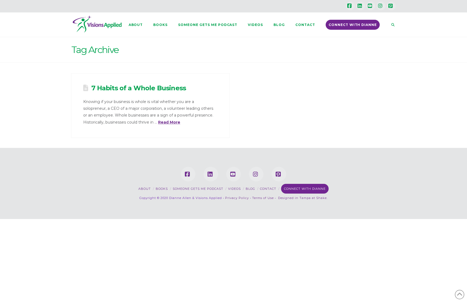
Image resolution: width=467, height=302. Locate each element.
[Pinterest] (391, 6)
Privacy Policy (237, 198)
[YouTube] (370, 6)
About (144, 189)
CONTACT (268, 189)
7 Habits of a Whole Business (138, 88)
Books (162, 189)
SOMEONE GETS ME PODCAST (198, 189)
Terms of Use (263, 198)
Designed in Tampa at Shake (302, 198)
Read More (169, 122)
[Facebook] (350, 6)
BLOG (250, 189)
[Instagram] (381, 6)
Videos (234, 189)
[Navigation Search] (390, 24)
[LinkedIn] (360, 6)
